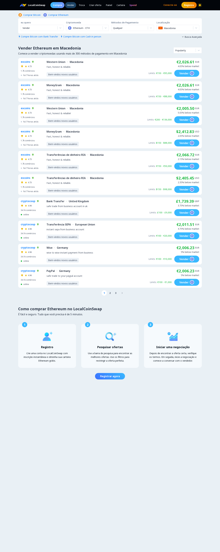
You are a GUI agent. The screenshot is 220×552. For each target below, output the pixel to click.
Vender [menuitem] (70, 5)
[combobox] (113, 28)
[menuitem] (133, 5)
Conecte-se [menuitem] (170, 4)
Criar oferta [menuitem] (95, 5)
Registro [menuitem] (189, 5)
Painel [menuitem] (109, 5)
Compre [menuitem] (57, 5)
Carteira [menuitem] (121, 5)
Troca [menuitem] (82, 5)
